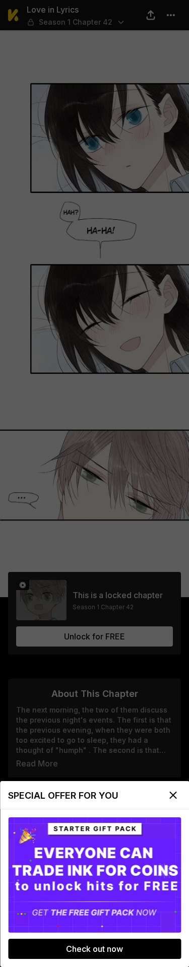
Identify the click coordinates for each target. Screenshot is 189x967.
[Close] (173, 795)
